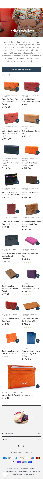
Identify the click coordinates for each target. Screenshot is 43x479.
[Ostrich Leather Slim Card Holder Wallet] (31, 305)
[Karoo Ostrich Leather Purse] (31, 179)
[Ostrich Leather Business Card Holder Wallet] (11, 273)
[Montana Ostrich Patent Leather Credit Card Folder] (31, 208)
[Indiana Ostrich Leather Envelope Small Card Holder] (11, 118)
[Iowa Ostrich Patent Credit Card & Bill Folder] (11, 179)
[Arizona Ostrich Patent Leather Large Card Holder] (31, 338)
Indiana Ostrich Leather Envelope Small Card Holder (11, 133)
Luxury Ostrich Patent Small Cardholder (17, 395)
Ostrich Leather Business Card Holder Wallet (10, 288)
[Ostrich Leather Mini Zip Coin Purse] (11, 305)
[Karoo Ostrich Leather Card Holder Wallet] (11, 208)
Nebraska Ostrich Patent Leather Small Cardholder (11, 256)
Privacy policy (35, 471)
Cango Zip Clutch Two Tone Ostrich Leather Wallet (10, 101)
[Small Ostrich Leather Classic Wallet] (31, 150)
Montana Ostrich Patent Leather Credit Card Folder (31, 224)
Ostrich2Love (17, 468)
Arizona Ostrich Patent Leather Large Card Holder (31, 353)
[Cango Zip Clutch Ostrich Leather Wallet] (31, 86)
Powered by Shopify (10, 471)
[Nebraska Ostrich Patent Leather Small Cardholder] (11, 240)
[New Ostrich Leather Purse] (31, 240)
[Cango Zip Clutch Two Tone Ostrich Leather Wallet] (11, 86)
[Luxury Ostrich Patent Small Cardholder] (21, 377)
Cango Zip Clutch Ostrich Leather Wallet (31, 100)
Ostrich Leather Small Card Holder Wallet (10, 352)
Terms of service (16, 474)
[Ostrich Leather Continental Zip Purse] (31, 273)
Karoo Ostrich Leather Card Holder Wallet (10, 223)
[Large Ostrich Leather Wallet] (11, 150)
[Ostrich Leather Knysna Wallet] (31, 118)
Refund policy (23, 471)
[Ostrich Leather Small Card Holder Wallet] (11, 338)
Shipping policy (29, 474)
